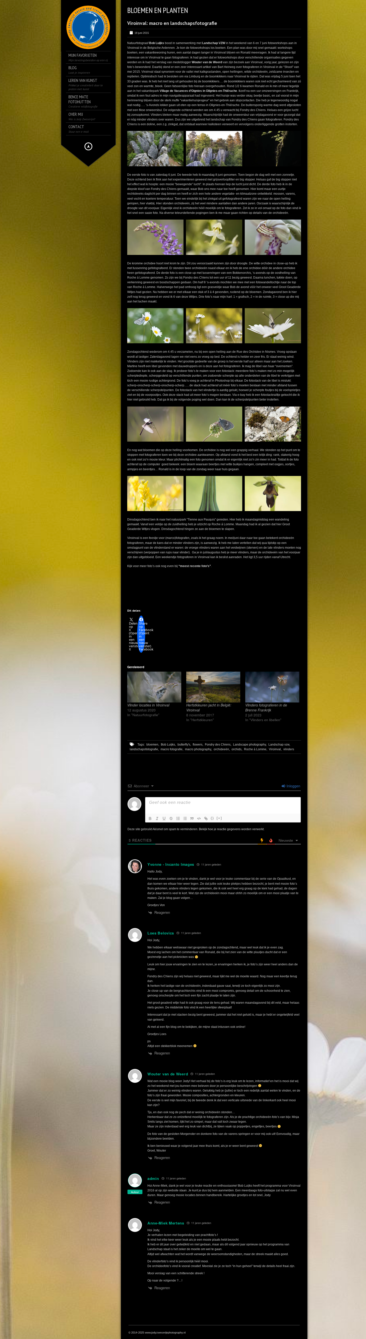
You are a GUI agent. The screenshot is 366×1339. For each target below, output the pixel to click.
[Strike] (171, 818)
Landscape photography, (250, 744)
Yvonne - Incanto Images (170, 864)
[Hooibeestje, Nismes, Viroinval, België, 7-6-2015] (214, 424)
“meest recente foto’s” (195, 566)
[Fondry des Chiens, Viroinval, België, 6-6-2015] (155, 148)
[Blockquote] (191, 818)
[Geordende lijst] (178, 818)
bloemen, (152, 744)
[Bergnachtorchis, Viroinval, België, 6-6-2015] (214, 237)
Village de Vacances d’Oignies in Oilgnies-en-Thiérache (198, 91)
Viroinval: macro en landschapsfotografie (172, 23)
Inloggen (293, 785)
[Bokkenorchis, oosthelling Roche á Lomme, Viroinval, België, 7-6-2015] (273, 237)
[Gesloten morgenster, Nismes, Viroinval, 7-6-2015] (214, 493)
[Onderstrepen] (164, 818)
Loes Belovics (160, 933)
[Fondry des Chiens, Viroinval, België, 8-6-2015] (214, 148)
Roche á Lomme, (255, 749)
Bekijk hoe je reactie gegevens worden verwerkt (231, 829)
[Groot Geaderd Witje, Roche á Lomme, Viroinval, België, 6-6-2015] (155, 325)
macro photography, (198, 749)
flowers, (198, 744)
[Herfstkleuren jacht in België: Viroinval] (213, 687)
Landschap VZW (213, 43)
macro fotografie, (172, 749)
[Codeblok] (198, 818)
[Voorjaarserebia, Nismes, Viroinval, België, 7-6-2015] (273, 424)
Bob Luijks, (168, 744)
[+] (219, 818)
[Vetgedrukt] (150, 818)
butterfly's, (184, 744)
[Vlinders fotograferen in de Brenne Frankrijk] (272, 687)
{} (212, 818)
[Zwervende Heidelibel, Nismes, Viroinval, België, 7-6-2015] (155, 424)
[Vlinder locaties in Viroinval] (154, 687)
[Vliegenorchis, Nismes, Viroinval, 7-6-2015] (273, 493)
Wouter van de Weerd (207, 62)
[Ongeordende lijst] (185, 818)
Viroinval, (275, 749)
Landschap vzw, (279, 744)
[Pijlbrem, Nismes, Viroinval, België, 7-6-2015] (155, 493)
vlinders (288, 749)
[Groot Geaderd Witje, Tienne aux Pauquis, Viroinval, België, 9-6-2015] (273, 325)
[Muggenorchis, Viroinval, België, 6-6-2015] (155, 237)
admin (153, 1178)
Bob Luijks (156, 43)
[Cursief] (157, 818)
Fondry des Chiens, (218, 744)
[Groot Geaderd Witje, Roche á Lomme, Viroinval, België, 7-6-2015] (214, 325)
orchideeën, (222, 749)
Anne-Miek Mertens (165, 1223)
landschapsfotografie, (144, 749)
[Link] (205, 818)
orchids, (237, 749)
